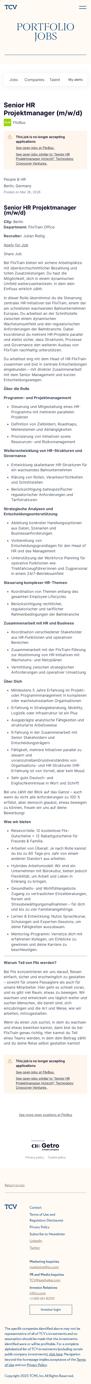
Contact (36, 1208)
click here (56, 1354)
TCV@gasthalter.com (45, 1280)
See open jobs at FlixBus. (35, 148)
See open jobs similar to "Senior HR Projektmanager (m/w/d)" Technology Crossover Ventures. (45, 158)
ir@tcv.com (38, 1293)
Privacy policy (34, 1157)
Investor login (51, 1310)
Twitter (35, 1248)
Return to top (14, 1185)
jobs (13, 79)
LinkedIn (36, 1241)
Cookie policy (57, 1157)
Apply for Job (16, 245)
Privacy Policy (39, 1227)
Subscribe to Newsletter (47, 1234)
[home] (24, 7)
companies (34, 79)
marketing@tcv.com (44, 1267)
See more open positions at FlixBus (45, 1115)
